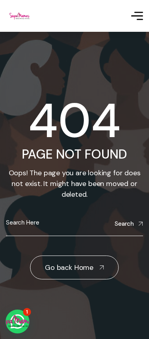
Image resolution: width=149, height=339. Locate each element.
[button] (17, 321)
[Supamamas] (20, 16)
